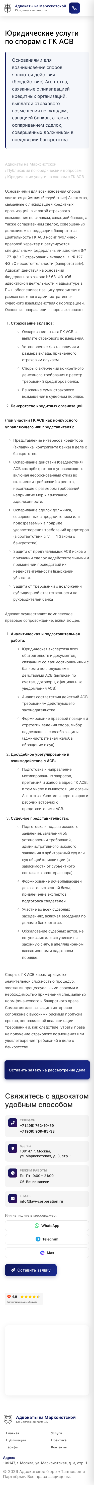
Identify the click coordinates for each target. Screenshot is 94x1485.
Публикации (16, 1440)
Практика (58, 1440)
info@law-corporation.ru (41, 1201)
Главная (12, 1433)
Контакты (59, 1447)
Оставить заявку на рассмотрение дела (47, 1070)
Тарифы (12, 1447)
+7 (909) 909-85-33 (37, 1131)
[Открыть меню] (87, 8)
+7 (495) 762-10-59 (37, 1125)
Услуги (56, 1433)
